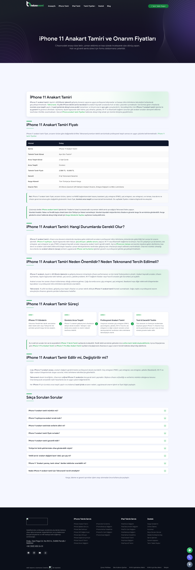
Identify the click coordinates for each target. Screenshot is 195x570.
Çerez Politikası (106, 567)
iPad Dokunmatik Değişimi (129, 527)
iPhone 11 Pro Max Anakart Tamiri (69, 346)
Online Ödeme (152, 527)
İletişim (166, 567)
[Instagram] (34, 553)
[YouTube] (40, 553)
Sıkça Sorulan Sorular (154, 532)
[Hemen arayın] (190, 557)
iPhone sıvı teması (123, 244)
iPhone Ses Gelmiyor (80, 529)
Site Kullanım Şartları (120, 567)
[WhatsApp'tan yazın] (190, 550)
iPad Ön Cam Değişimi (128, 529)
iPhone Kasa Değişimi (103, 535)
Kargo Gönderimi (152, 524)
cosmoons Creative (41, 568)
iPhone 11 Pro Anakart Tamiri (43, 346)
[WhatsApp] (45, 553)
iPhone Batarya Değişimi (104, 527)
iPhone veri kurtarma (85, 249)
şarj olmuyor (81, 242)
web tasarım (30, 568)
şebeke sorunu (92, 242)
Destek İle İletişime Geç (154, 535)
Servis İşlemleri (152, 538)
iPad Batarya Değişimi (128, 532)
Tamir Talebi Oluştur (153, 543)
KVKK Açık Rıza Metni (154, 567)
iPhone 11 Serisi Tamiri (69, 343)
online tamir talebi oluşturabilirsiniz (136, 343)
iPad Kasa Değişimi (127, 540)
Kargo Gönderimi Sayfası (75, 215)
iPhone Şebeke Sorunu (81, 527)
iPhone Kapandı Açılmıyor (82, 538)
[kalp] (50, 567)
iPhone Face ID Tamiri (81, 540)
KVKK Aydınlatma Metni (137, 567)
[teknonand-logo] (34, 4)
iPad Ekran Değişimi (127, 524)
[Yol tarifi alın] (190, 564)
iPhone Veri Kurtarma (103, 524)
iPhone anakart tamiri (50, 210)
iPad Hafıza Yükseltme (128, 535)
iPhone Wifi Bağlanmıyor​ (82, 532)
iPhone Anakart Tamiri (81, 524)
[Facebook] (28, 553)
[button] (70, 6)
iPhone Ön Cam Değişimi (104, 532)
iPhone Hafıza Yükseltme (104, 529)
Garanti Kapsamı (152, 540)
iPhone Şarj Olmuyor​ (80, 535)
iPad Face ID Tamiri (127, 543)
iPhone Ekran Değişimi (81, 543)
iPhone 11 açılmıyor (44, 242)
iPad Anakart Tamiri (127, 538)
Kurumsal (150, 529)
